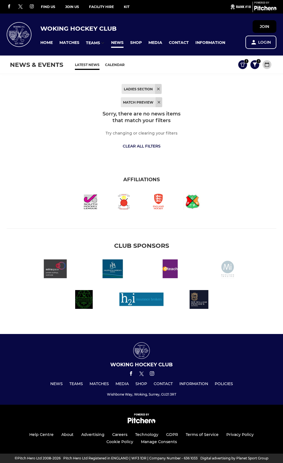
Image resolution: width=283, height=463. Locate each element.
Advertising (92, 434)
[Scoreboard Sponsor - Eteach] (170, 269)
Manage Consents (159, 441)
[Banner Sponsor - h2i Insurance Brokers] (141, 300)
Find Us (48, 7)
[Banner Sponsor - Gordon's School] (84, 300)
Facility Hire (101, 7)
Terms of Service (202, 434)
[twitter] (20, 7)
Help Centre (41, 434)
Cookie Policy (119, 441)
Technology (146, 434)
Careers (119, 434)
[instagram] (31, 6)
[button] (46, 42)
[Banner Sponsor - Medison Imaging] (228, 269)
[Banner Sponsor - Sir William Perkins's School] (199, 300)
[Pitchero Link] (265, 9)
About (67, 434)
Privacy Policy (240, 434)
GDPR (172, 434)
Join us (72, 7)
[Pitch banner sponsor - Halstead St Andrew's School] (113, 269)
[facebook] (9, 6)
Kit (126, 7)
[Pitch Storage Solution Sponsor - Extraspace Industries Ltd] (55, 269)
